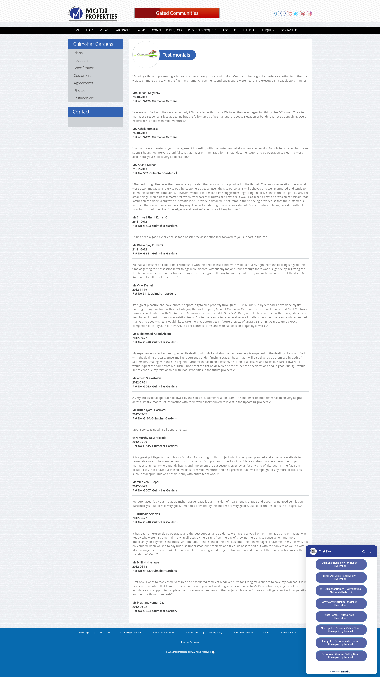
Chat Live (325, 551)
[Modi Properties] (92, 12)
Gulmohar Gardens (93, 44)
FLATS (90, 30)
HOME (75, 30)
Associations (192, 632)
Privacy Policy (215, 632)
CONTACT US (288, 30)
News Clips (84, 632)
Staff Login (105, 632)
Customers (82, 75)
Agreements (83, 83)
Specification (84, 68)
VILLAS (104, 30)
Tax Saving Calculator (130, 632)
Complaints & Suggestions (163, 632)
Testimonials (84, 98)
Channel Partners (287, 632)
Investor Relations (190, 642)
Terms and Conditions (242, 632)
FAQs (266, 632)
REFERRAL (249, 30)
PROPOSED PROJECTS (202, 30)
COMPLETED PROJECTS (167, 30)
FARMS (141, 30)
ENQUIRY (268, 30)
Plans (78, 52)
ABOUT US (229, 30)
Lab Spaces (122, 30)
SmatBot (346, 671)
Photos (79, 90)
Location (81, 60)
